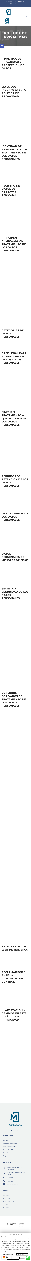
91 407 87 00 (9, 2)
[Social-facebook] (14, 1130)
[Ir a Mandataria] (15, 1118)
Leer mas (22, 1258)
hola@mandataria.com (15, 4)
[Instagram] (17, 1130)
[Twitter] (11, 1130)
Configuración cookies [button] (22, 1254)
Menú (26, 16)
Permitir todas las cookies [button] (13, 1258)
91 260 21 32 (20, 2)
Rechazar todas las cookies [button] (8, 1254)
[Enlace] (6, 3)
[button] (2, 46)
